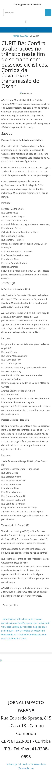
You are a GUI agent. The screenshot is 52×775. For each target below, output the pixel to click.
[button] (26, 29)
